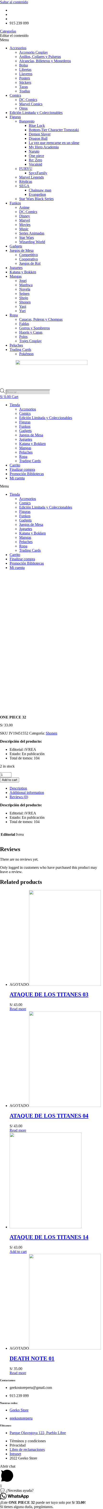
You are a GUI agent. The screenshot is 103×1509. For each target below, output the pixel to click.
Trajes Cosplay (30, 341)
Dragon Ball (38, 138)
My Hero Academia (44, 147)
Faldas (24, 324)
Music (24, 229)
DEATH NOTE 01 (32, 1358)
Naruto (34, 151)
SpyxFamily (38, 173)
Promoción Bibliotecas (27, 474)
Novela (24, 289)
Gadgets (16, 246)
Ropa (14, 315)
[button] (51, 40)
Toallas (24, 91)
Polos (23, 337)
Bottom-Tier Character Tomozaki (54, 130)
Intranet (15, 1454)
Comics (15, 95)
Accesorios (18, 48)
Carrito (15, 465)
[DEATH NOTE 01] (65, 1348)
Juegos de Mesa (22, 250)
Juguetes (16, 268)
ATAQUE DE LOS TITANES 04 (49, 1116)
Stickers (25, 82)
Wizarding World (32, 242)
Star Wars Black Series (36, 199)
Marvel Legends (31, 177)
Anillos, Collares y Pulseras (40, 57)
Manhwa (26, 285)
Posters (24, 78)
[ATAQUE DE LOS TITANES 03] (65, 984)
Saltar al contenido (14, 2)
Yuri (22, 311)
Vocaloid (35, 164)
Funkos (15, 203)
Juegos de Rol (29, 263)
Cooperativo (28, 259)
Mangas (16, 276)
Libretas (25, 69)
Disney (24, 216)
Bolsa (23, 65)
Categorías (8, 31)
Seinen (24, 294)
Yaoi (22, 306)
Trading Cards (20, 350)
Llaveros (25, 74)
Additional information (27, 793)
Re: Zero (35, 160)
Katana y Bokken (23, 272)
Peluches (16, 345)
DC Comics (28, 100)
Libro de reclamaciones (27, 1449)
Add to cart (9, 780)
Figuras (15, 117)
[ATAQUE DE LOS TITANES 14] (45, 1227)
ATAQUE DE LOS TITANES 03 (49, 994)
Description (18, 788)
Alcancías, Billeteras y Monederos (45, 61)
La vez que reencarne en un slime (54, 143)
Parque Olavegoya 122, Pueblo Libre (38, 1433)
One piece (36, 156)
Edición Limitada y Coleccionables (36, 113)
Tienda (15, 405)
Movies (24, 225)
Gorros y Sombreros (34, 328)
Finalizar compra (22, 469)
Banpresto (26, 121)
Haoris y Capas (30, 332)
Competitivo (28, 255)
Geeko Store (19, 1410)
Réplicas (25, 182)
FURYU (25, 169)
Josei (23, 281)
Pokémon (26, 354)
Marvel (24, 220)
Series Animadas (31, 233)
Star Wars (26, 238)
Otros (23, 108)
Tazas (23, 87)
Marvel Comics (30, 104)
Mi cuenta (17, 478)
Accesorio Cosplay (33, 52)
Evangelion (37, 194)
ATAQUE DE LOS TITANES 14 (49, 1237)
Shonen (25, 302)
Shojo (23, 298)
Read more (18, 1009)
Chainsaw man (40, 190)
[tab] (56, 788)
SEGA (24, 186)
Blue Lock (37, 125)
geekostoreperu (21, 1418)
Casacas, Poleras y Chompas (41, 319)
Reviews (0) (19, 797)
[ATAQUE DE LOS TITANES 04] (65, 1106)
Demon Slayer (40, 134)
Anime (24, 207)
